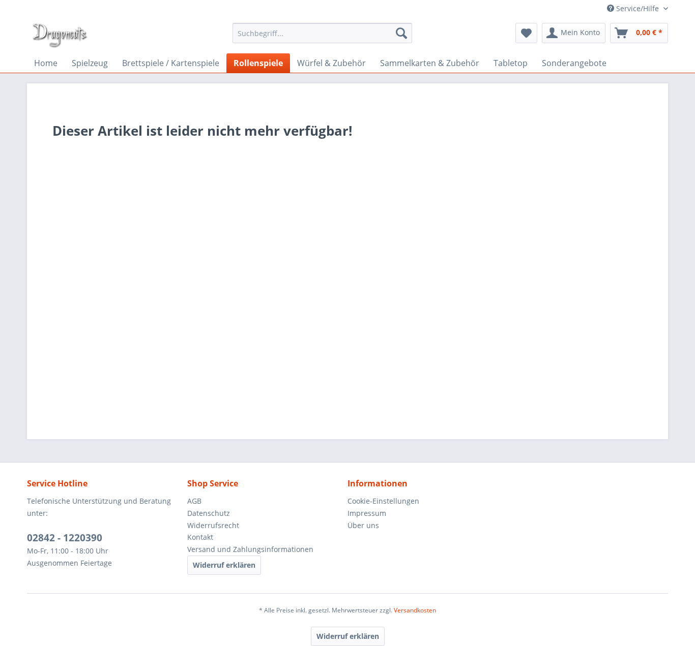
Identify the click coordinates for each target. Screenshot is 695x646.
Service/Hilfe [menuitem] (637, 8)
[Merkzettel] (526, 33)
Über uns (363, 525)
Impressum (366, 513)
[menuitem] (322, 33)
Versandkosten (415, 610)
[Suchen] (401, 33)
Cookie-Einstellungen (383, 501)
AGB (194, 501)
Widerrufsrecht (213, 525)
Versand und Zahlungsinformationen (250, 549)
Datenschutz (208, 513)
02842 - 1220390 (64, 537)
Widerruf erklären (224, 565)
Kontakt (200, 537)
